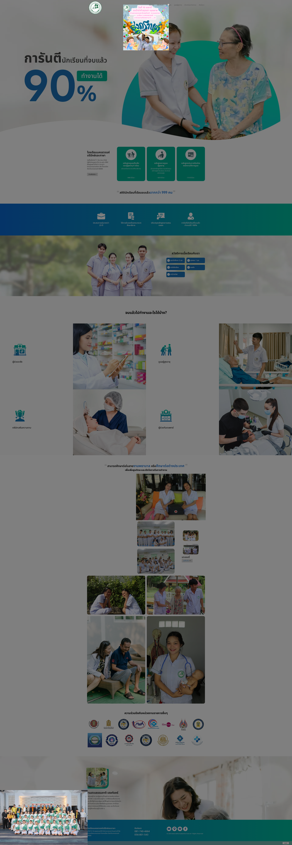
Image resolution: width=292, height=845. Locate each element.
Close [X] (85, 789)
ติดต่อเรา (201, 5)
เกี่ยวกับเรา (160, 5)
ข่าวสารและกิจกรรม (190, 5)
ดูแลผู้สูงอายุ (178, 5)
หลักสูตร (168, 5)
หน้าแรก (151, 5)
